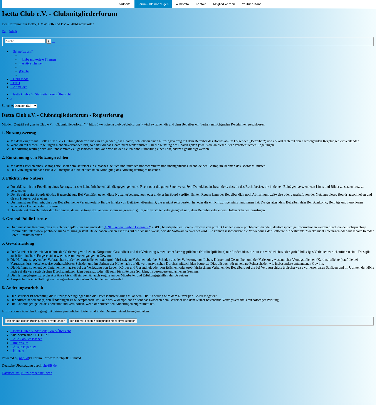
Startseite (124, 4)
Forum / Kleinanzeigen (153, 4)
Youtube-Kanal (252, 4)
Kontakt (201, 4)
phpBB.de (49, 365)
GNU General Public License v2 (127, 227)
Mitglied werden (224, 4)
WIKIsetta (182, 4)
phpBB (24, 358)
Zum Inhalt (9, 31)
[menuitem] (37, 59)
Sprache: (8, 105)
